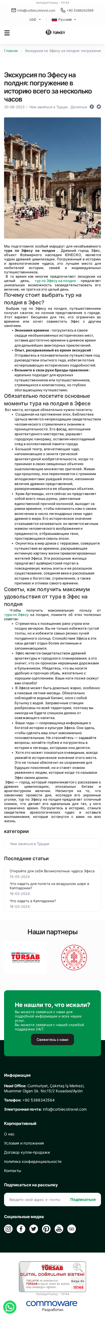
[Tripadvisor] (71, 1229)
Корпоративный (20, 1123)
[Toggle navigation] (7, 33)
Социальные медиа (24, 1216)
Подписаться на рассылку (31, 1185)
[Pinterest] (46, 1229)
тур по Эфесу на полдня (55, 280)
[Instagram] (8, 1229)
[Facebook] (21, 1229)
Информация (17, 1075)
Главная (11, 50)
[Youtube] (59, 1229)
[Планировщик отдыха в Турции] (55, 33)
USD (32, 20)
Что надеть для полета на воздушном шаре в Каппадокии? (49, 885)
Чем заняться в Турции (49, 107)
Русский (65, 20)
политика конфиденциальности (32, 1161)
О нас (9, 1134)
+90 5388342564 (80, 10)
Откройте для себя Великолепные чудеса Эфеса (52, 871)
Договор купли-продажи (27, 1152)
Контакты (12, 1170)
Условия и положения (24, 1143)
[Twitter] (33, 1229)
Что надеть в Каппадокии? (33, 901)
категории (16, 831)
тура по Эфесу (16, 614)
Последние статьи (26, 858)
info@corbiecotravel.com (36, 10)
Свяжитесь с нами (52, 1039)
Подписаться (83, 1199)
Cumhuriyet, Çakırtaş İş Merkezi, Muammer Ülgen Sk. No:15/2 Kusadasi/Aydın (44, 1088)
